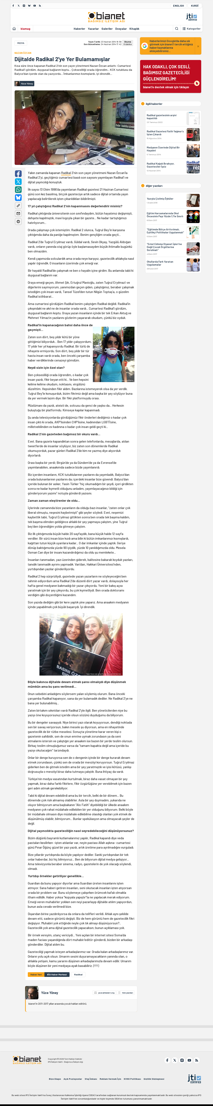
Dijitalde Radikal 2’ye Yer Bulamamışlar (62, 59)
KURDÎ (194, 5)
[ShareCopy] (18, 205)
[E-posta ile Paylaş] (18, 213)
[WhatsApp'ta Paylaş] (18, 189)
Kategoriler (194, 28)
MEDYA (20, 43)
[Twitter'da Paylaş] (18, 181)
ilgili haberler (154, 103)
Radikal (66, 173)
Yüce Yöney (49, 993)
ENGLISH (178, 5)
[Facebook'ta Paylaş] (18, 173)
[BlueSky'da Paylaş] (18, 197)
